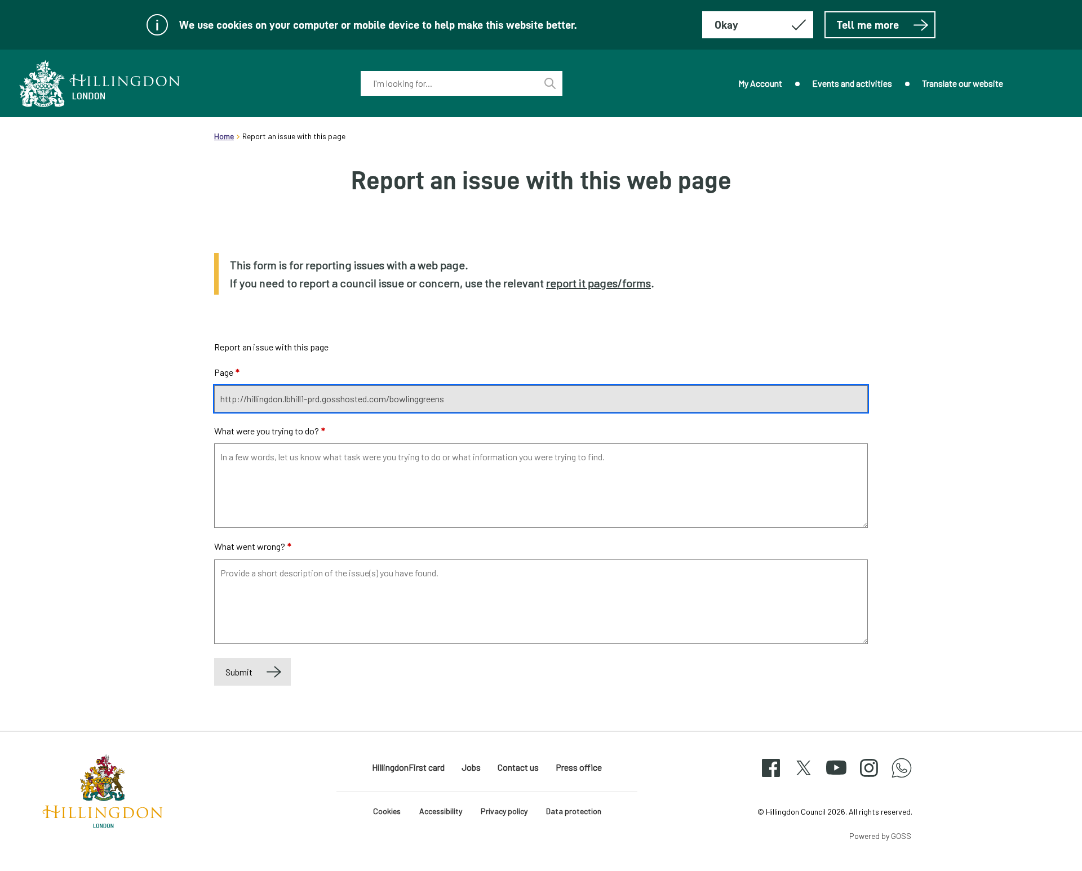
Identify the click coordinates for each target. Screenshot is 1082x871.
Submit (238, 671)
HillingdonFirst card (408, 767)
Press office (579, 767)
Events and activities (852, 83)
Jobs (471, 767)
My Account (760, 83)
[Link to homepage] (99, 83)
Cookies (387, 811)
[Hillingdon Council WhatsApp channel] (901, 777)
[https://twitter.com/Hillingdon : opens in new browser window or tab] (803, 777)
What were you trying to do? (269, 430)
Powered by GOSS (880, 836)
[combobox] (449, 83)
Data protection (573, 811)
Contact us (518, 767)
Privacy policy (504, 811)
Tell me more (868, 24)
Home (224, 136)
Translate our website (962, 83)
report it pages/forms (598, 283)
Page (227, 372)
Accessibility (440, 811)
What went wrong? (252, 546)
